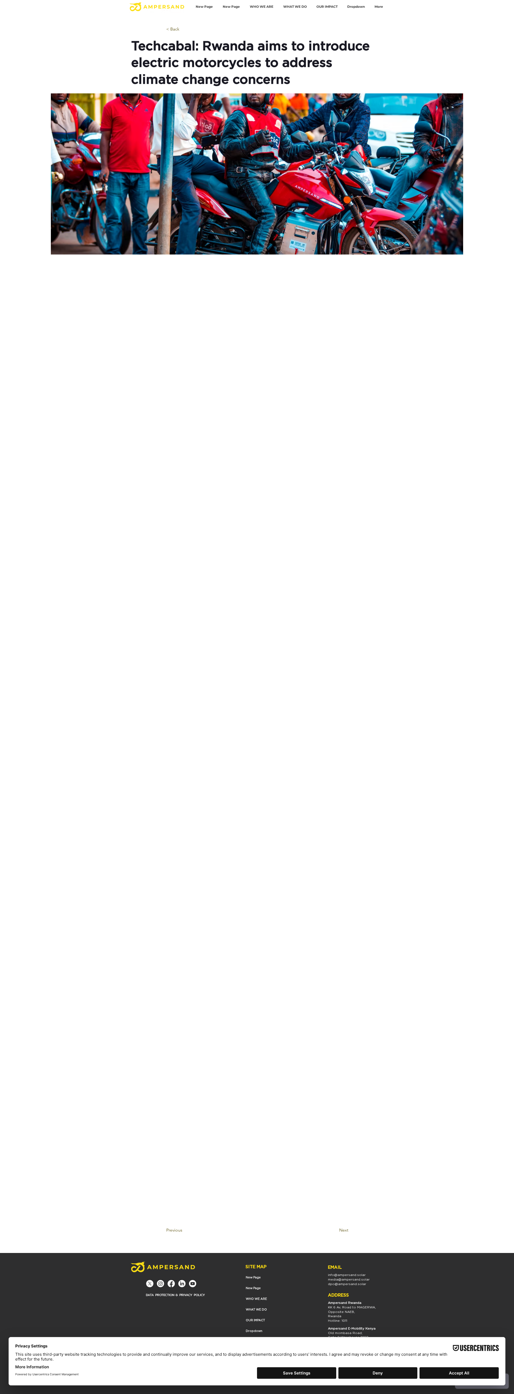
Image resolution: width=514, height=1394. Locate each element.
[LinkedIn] (182, 1283)
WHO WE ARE (256, 1298)
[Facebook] (171, 1283)
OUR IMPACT (255, 1320)
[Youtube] (192, 1283)
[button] (356, 6)
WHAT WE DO (256, 1309)
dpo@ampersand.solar (347, 1284)
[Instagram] (160, 1283)
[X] (149, 1283)
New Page (253, 1277)
